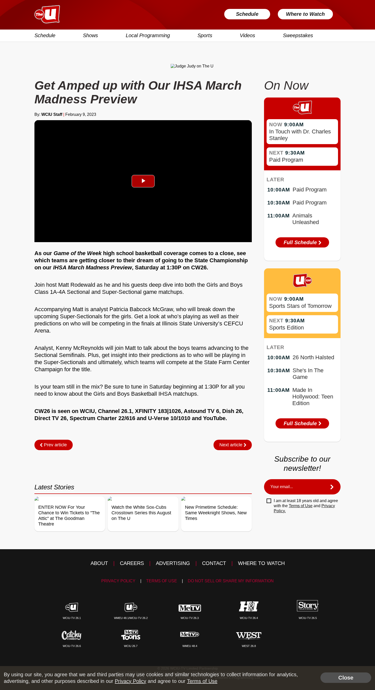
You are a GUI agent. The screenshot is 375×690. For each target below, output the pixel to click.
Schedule (247, 14)
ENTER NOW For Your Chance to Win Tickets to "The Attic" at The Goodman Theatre (69, 516)
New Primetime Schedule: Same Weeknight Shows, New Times (216, 513)
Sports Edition (286, 327)
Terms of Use (300, 506)
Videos (247, 35)
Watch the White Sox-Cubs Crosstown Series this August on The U (141, 513)
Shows (90, 35)
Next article (231, 444)
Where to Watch (305, 14)
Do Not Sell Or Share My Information (231, 581)
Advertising (173, 563)
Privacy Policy (118, 581)
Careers (132, 563)
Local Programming (148, 35)
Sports (204, 35)
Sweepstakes (298, 35)
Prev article (55, 444)
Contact (214, 563)
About (99, 563)
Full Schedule (301, 242)
